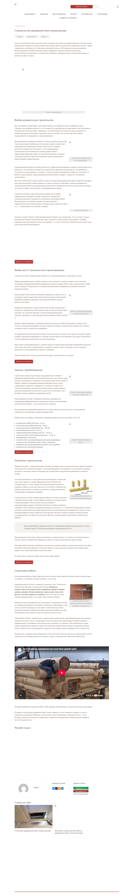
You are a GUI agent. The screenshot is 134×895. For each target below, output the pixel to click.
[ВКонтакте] (53, 788)
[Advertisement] (54, 62)
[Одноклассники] (59, 788)
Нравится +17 (81, 788)
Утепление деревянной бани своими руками (33, 831)
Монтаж (22, 26)
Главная (17, 26)
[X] (56, 788)
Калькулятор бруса (81, 6)
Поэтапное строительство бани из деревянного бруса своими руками (69, 832)
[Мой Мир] (62, 788)
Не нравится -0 (81, 791)
